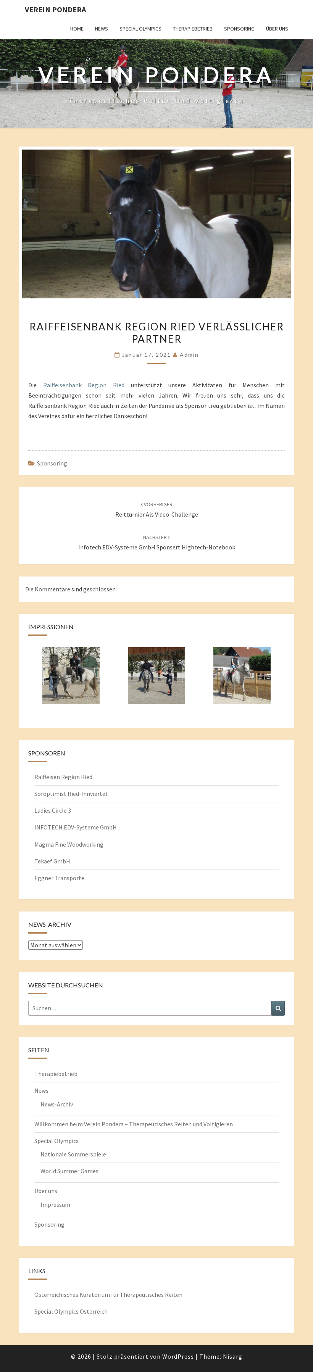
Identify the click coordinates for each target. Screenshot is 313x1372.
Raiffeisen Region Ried (63, 777)
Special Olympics (140, 28)
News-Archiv (56, 1104)
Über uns (277, 28)
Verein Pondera (55, 9)
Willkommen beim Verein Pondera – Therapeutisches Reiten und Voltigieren (133, 1124)
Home (77, 28)
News (101, 28)
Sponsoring (239, 28)
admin (189, 354)
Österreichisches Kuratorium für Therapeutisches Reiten (108, 1294)
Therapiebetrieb (193, 28)
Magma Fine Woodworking (68, 844)
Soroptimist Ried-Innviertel (70, 793)
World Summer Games (69, 1171)
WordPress (178, 1356)
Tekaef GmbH (52, 861)
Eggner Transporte (59, 878)
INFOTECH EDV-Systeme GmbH (75, 827)
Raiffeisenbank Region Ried (83, 385)
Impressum (55, 1204)
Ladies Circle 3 (52, 810)
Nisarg (232, 1356)
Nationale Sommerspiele (73, 1154)
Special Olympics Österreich (71, 1311)
